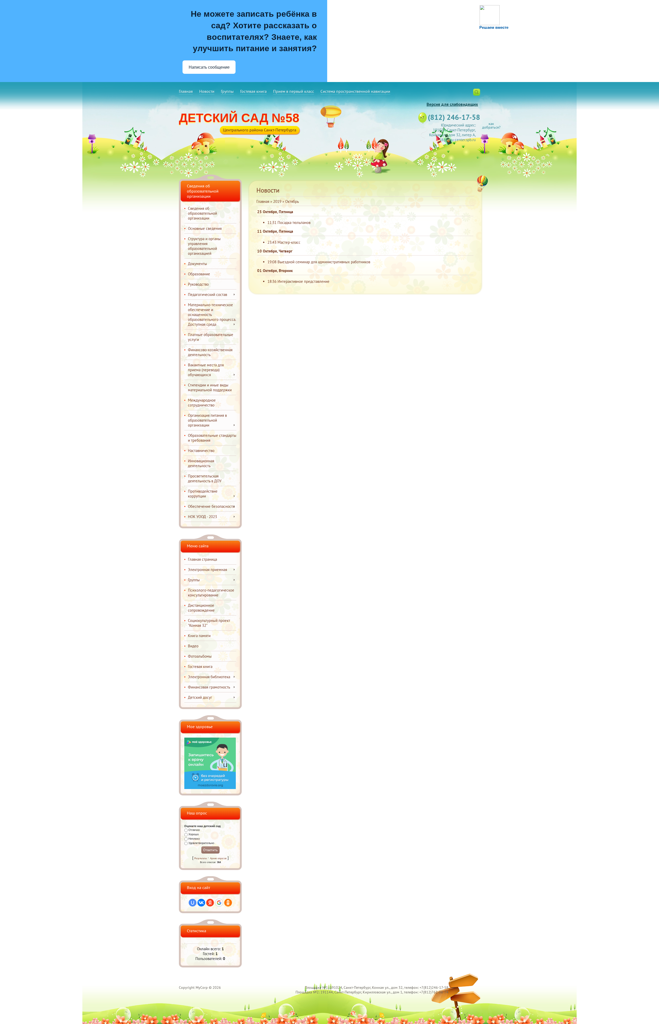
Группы (227, 91)
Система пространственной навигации (355, 91)
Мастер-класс (289, 242)
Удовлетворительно (201, 843)
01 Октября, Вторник (275, 270)
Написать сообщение (209, 67)
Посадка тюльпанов (294, 222)
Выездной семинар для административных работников (324, 261)
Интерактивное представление (304, 281)
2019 (277, 201)
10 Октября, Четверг (274, 251)
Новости (206, 91)
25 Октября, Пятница (275, 211)
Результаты (200, 858)
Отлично (194, 829)
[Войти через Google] (219, 903)
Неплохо (194, 838)
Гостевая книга (253, 91)
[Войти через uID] (192, 903)
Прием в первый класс (293, 91)
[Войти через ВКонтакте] (201, 903)
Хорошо (193, 834)
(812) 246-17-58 (454, 117)
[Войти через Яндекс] (210, 903)
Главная (186, 91)
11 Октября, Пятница (275, 231)
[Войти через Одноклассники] (228, 903)
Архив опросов (218, 858)
